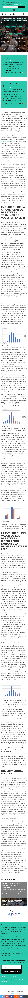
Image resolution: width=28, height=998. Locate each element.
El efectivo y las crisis (15, 29)
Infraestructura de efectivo (17, 34)
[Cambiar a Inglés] (22, 72)
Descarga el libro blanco (11, 971)
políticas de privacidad (18, 4)
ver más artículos (9, 61)
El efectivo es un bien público (14, 24)
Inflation (8, 34)
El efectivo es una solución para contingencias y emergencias (13, 26)
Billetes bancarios (10, 33)
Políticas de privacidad (14, 993)
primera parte (5, 141)
